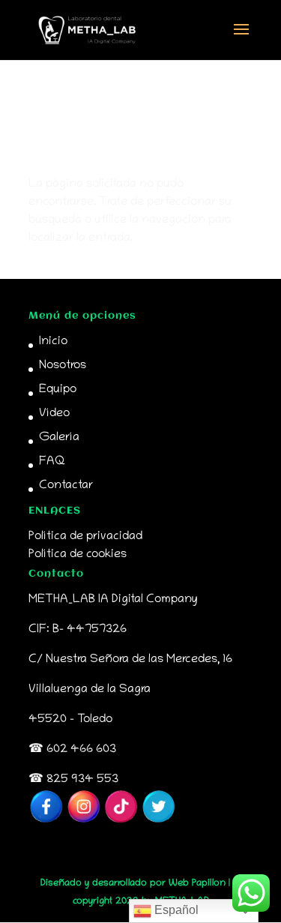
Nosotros (62, 366)
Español (175, 910)
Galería (59, 438)
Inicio (53, 342)
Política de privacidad (85, 537)
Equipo (57, 390)
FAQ (52, 462)
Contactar (66, 486)
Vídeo (54, 414)
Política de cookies (77, 555)
